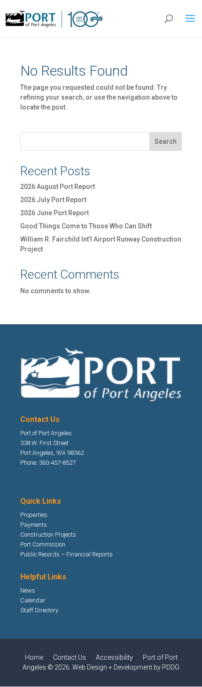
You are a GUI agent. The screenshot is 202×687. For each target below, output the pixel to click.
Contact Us (69, 657)
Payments (33, 524)
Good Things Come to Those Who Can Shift (86, 226)
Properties (33, 514)
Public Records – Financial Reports (66, 554)
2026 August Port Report (57, 186)
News (27, 590)
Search (166, 141)
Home (34, 657)
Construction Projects (48, 534)
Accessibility (114, 657)
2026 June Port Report (54, 213)
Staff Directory (39, 610)
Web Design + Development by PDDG (125, 667)
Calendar (33, 600)
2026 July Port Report (53, 199)
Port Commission (42, 544)
